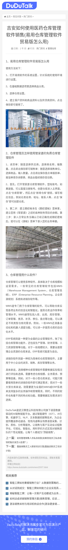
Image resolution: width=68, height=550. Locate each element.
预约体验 (32, 539)
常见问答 (17, 16)
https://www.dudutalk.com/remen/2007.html (27, 467)
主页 (8, 16)
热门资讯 (28, 16)
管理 (50, 48)
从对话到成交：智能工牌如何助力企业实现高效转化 (38, 488)
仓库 (54, 48)
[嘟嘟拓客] (19, 5)
